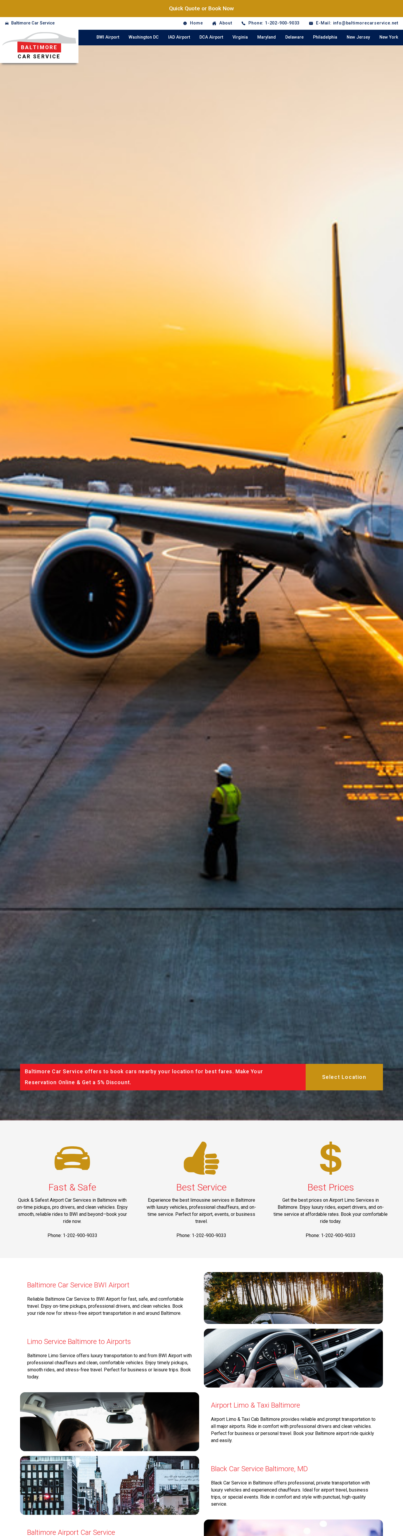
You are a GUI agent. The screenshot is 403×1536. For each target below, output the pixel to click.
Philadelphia (325, 37)
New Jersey (358, 37)
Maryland (266, 37)
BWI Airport (107, 37)
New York (388, 37)
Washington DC (144, 37)
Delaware (294, 37)
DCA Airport (211, 37)
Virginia (240, 37)
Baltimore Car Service (33, 23)
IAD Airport (179, 37)
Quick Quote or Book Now (201, 8)
